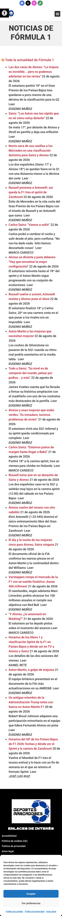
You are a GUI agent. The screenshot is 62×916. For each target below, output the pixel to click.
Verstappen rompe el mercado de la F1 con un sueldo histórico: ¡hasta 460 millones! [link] (33, 581)
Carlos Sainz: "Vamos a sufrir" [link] (29, 224)
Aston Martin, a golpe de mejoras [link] (31, 670)
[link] (4, 13)
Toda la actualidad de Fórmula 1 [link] (29, 60)
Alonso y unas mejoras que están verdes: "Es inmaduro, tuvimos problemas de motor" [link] (31, 414)
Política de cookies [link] (14, 911)
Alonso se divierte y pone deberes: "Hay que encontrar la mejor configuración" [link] (32, 261)
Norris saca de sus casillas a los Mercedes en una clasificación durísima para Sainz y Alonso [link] (31, 150)
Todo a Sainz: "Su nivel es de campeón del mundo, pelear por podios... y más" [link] (30, 373)
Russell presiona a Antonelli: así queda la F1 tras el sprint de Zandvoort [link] (31, 192)
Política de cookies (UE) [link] (15, 841)
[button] (57, 14)
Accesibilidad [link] (9, 835)
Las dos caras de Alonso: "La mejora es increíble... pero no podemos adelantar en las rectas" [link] (34, 71)
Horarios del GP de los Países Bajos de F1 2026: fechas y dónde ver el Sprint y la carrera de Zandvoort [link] (33, 743)
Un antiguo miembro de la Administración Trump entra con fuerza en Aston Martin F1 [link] (31, 702)
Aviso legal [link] (51, 911)
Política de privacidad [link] (34, 911)
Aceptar (31, 893)
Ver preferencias (31, 903)
